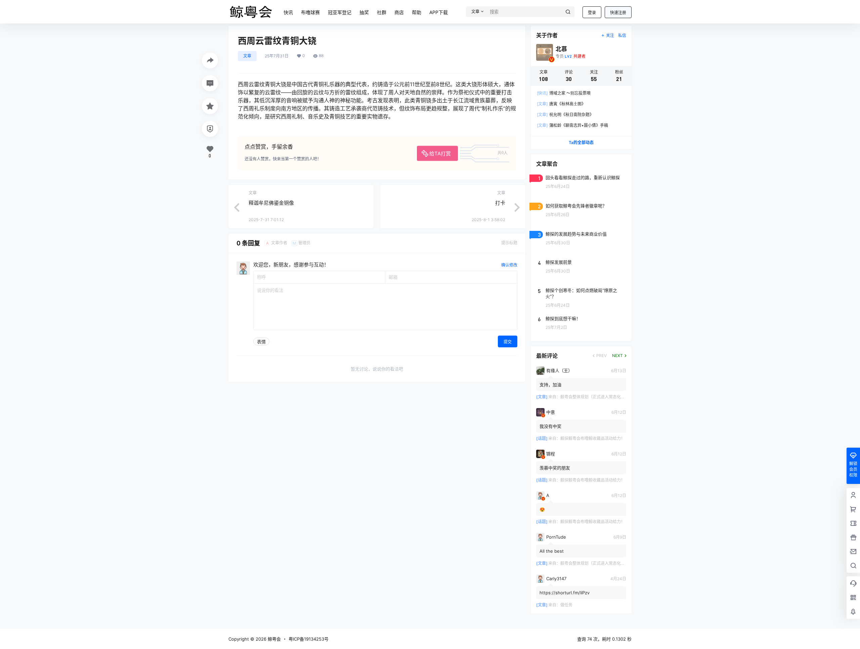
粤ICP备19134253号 (309, 639)
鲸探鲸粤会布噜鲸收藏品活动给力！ (592, 438)
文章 (247, 55)
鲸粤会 (273, 639)
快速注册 (618, 12)
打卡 (500, 203)
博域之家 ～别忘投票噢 (564, 93)
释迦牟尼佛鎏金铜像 (271, 203)
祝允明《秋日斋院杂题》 (565, 114)
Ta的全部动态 (581, 142)
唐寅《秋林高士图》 (561, 103)
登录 (592, 12)
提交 (508, 341)
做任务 (566, 604)
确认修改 (509, 264)
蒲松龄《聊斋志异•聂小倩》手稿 (572, 125)
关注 (610, 35)
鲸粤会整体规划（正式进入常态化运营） (596, 396)
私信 (622, 35)
